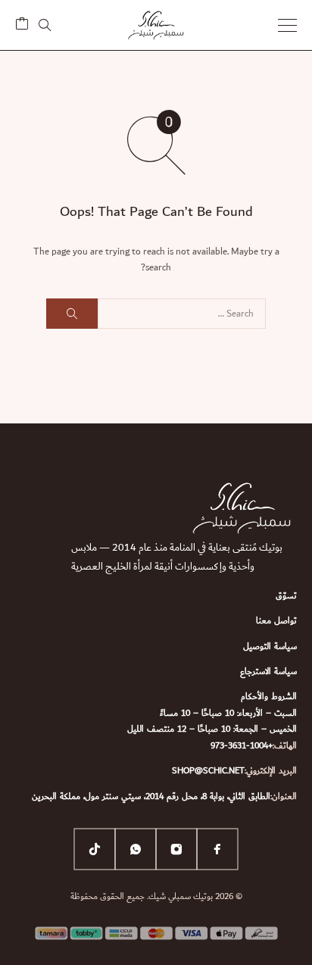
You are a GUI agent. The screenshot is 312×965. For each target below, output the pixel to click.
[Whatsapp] (135, 849)
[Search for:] (182, 313)
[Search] (44, 25)
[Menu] (287, 25)
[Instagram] (176, 849)
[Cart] (22, 25)
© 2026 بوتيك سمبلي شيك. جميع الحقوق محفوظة (156, 896)
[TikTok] (94, 849)
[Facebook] (217, 849)
